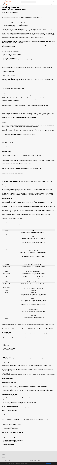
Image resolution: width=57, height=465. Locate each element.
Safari (4, 349)
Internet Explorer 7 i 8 (6, 346)
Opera (4, 348)
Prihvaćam (48, 463)
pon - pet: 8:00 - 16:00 (35, 462)
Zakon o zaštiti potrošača (7, 72)
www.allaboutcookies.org (35, 329)
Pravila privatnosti (5, 462)
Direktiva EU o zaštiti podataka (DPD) (9, 71)
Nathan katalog (5, 459)
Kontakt (3, 454)
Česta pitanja (4, 455)
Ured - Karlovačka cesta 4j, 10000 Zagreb (38, 460)
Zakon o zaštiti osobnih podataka (8, 74)
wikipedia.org (29, 329)
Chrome (4, 342)
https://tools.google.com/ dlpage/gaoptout (16, 403)
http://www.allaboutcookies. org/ (8, 412)
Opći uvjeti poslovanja (6, 460)
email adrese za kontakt (18, 113)
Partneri (3, 457)
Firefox (4, 344)
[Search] (35, 2)
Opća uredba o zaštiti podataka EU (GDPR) (10, 75)
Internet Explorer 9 (6, 345)
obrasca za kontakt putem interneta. (42, 419)
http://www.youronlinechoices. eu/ (8, 414)
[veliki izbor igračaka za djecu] (7, 2)
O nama (3, 452)
